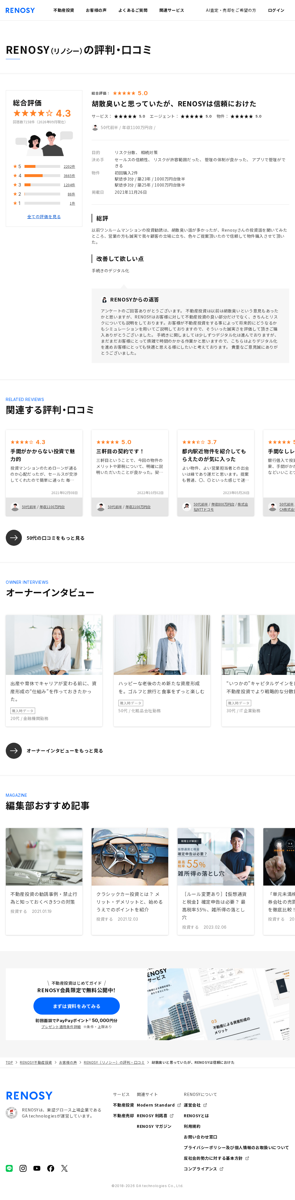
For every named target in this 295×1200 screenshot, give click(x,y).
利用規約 (192, 1126)
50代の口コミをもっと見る (56, 537)
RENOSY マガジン (154, 1126)
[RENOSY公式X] (64, 1168)
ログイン (276, 10)
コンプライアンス (200, 1169)
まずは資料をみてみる (77, 1006)
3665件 (69, 175)
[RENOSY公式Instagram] (23, 1168)
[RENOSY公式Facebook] (50, 1168)
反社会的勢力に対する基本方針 (213, 1158)
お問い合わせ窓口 (201, 1137)
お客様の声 (68, 1062)
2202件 (69, 166)
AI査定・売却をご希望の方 (231, 10)
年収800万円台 (223, 504)
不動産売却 (123, 1115)
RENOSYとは (196, 1115)
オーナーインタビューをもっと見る (65, 750)
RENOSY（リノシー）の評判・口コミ (114, 1062)
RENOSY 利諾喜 (152, 1115)
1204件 (69, 184)
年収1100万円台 (137, 127)
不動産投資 (123, 1105)
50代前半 (109, 127)
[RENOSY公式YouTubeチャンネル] (36, 1168)
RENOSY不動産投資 (36, 1062)
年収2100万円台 (138, 506)
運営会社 (192, 1105)
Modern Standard (156, 1105)
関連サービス (171, 10)
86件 (71, 193)
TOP (9, 1062)
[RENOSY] (53, 1095)
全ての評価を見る (44, 216)
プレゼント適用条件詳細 (61, 1026)
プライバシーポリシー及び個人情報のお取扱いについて (236, 1147)
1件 (72, 203)
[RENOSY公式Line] (9, 1168)
